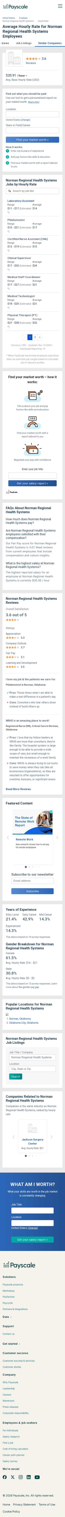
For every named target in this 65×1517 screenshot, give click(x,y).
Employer (23, 18)
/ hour (21, 75)
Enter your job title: (32, 469)
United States (8, 18)
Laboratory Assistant (21, 201)
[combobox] (32, 114)
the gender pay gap (29, 987)
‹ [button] (8, 837)
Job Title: (16, 1204)
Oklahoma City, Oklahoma (23, 1022)
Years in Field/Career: (18, 125)
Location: (11, 109)
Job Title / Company (21, 1052)
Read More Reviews (18, 789)
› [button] (57, 837)
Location (14, 1063)
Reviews (31, 63)
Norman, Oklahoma (20, 1018)
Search (15, 1076)
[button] (2, 43)
